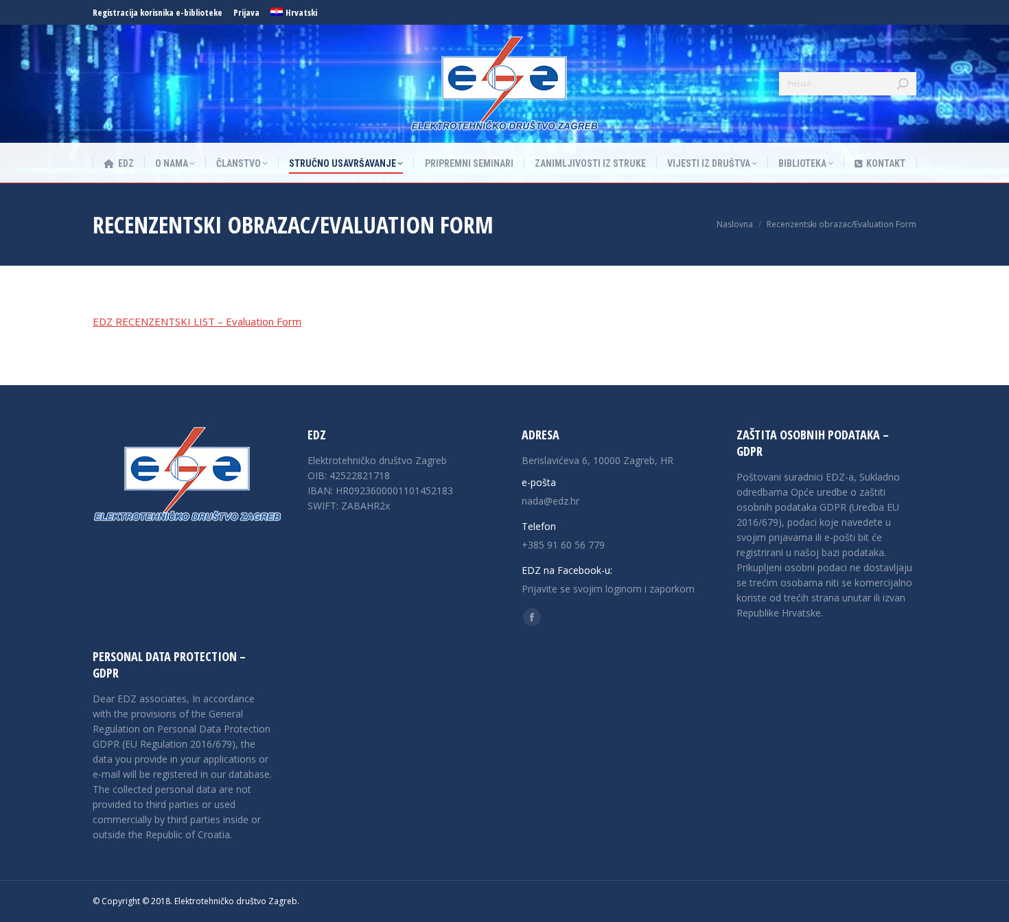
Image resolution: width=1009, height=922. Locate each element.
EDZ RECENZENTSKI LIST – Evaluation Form (197, 321)
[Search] (902, 83)
